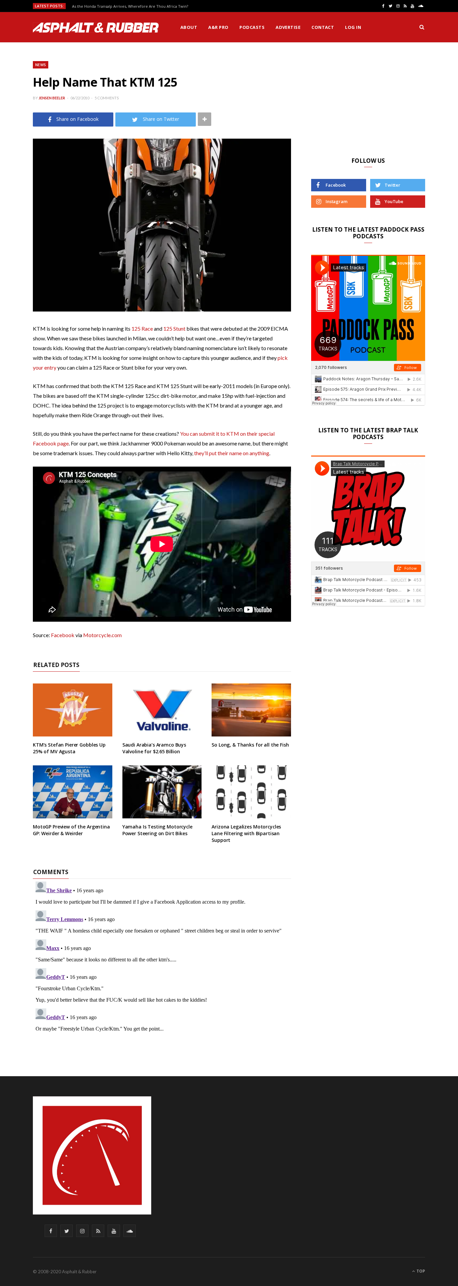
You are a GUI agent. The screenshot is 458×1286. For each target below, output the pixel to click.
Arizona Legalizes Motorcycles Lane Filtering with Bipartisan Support (246, 833)
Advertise (288, 27)
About (188, 27)
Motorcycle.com (102, 635)
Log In (353, 27)
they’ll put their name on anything (231, 453)
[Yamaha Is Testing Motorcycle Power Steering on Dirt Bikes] (162, 791)
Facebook (62, 635)
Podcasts (252, 27)
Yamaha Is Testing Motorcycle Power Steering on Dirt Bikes (157, 830)
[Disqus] (162, 963)
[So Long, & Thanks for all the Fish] (251, 709)
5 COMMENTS (107, 98)
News (40, 64)
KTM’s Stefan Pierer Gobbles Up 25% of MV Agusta (69, 748)
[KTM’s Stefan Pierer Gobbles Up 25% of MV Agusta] (72, 709)
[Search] (421, 27)
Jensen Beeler (52, 98)
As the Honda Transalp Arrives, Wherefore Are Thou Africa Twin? (130, 6)
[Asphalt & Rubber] (96, 27)
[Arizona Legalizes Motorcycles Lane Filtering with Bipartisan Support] (251, 791)
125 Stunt (174, 328)
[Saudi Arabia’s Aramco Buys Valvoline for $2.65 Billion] (162, 709)
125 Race (142, 328)
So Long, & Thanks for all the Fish (250, 745)
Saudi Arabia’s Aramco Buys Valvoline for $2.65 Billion (154, 748)
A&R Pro (218, 27)
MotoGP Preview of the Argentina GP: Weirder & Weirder (71, 830)
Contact (322, 27)
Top (420, 1271)
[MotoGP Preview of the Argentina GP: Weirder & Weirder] (72, 791)
